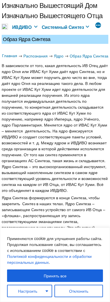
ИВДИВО (22, 27)
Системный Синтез (63, 27)
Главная (9, 55)
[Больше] (98, 25)
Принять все (55, 276)
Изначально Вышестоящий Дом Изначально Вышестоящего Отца (52, 10)
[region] (55, 265)
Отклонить (78, 291)
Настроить (27, 291)
